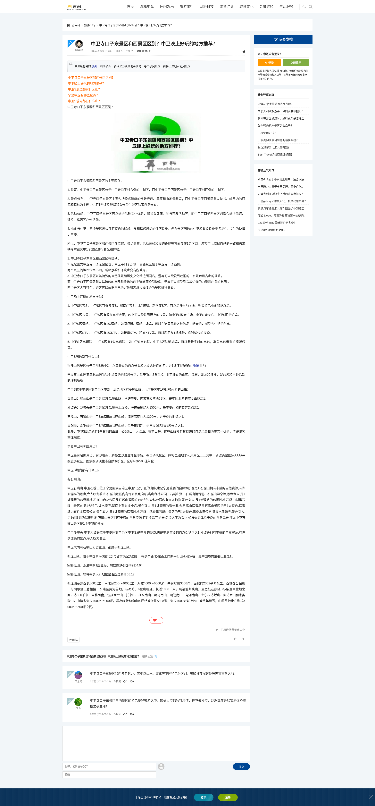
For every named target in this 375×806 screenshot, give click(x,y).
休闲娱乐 (167, 7)
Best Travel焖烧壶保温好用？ (276, 154)
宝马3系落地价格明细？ (272, 230)
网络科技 (207, 7)
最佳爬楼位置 (144, 51)
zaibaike (79, 49)
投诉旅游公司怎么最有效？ (274, 147)
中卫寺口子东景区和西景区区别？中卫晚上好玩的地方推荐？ (136, 25)
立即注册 (295, 62)
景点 (94, 66)
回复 (118, 681)
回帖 (75, 639)
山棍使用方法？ (267, 132)
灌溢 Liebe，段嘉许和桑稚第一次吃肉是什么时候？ (289, 215)
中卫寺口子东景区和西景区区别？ (91, 77)
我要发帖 (286, 39)
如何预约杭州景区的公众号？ (275, 125)
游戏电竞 (147, 7)
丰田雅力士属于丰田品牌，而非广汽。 (281, 186)
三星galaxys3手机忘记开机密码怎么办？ (282, 201)
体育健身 (227, 7)
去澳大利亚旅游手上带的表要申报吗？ (281, 111)
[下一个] (243, 639)
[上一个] (235, 639)
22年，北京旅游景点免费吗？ (276, 104)
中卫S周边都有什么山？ (84, 89)
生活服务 (286, 7)
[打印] (244, 51)
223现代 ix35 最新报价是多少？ (277, 222)
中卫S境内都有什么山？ (84, 101)
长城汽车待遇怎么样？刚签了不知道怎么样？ (285, 208)
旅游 (196, 365)
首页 (130, 7)
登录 (271, 62)
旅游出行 (187, 7)
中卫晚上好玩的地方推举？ (86, 83)
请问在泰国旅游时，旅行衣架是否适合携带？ (285, 118)
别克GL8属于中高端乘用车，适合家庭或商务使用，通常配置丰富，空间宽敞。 (305, 179)
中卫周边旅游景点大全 (231, 629)
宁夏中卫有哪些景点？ (83, 95)
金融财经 (266, 7)
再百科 (76, 25)
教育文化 (246, 7)
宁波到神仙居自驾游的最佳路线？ (278, 140)
